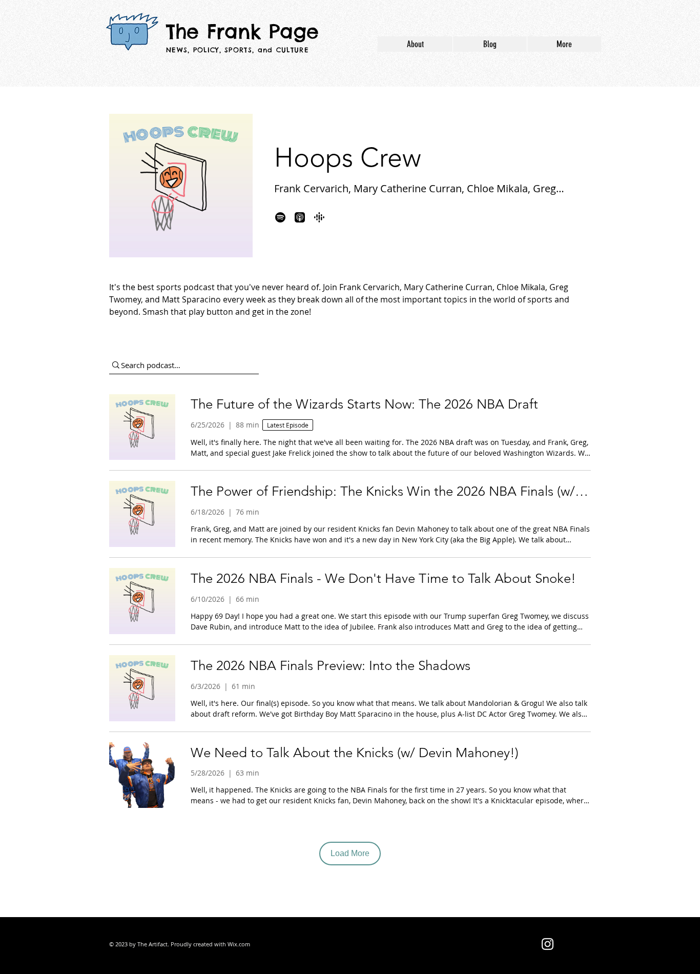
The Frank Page (242, 31)
